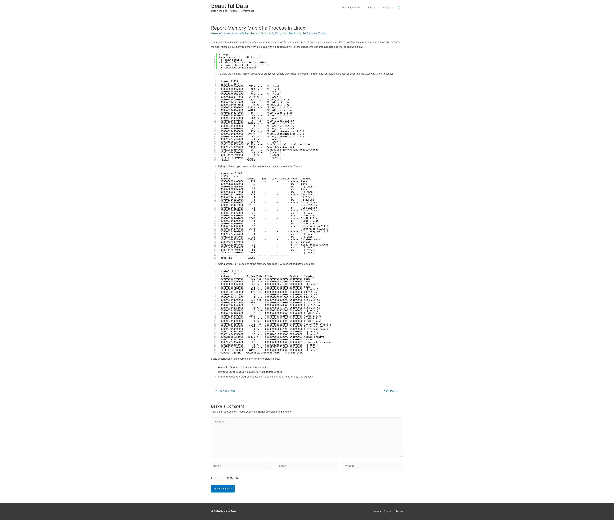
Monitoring (295, 33)
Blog (370, 7)
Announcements (351, 7)
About (377, 511)
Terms (399, 511)
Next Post (391, 390)
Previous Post (225, 390)
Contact (388, 511)
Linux (236, 33)
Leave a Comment (221, 33)
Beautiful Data (229, 5)
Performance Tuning (314, 33)
